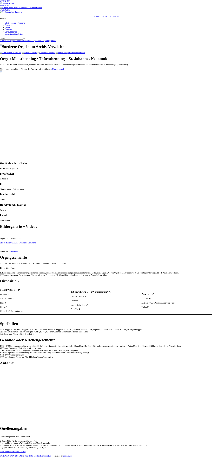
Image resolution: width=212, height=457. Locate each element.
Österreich (51, 53)
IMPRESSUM (16, 456)
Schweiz (33, 53)
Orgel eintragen (11, 32)
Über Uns (9, 29)
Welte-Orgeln (32, 41)
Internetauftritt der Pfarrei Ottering (13, 452)
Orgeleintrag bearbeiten (14, 34)
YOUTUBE (115, 17)
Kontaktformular (58, 69)
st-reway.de (67, 456)
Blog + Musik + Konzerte (15, 23)
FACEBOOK (97, 17)
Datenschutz (14, 251)
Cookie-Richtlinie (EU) (43, 456)
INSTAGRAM (106, 17)
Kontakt (8, 27)
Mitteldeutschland (20, 41)
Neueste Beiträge (6, 41)
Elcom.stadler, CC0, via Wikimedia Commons (18, 243)
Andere (82, 53)
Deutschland (16, 53)
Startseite (8, 25)
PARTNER (4, 456)
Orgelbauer (51, 41)
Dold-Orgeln (42, 41)
